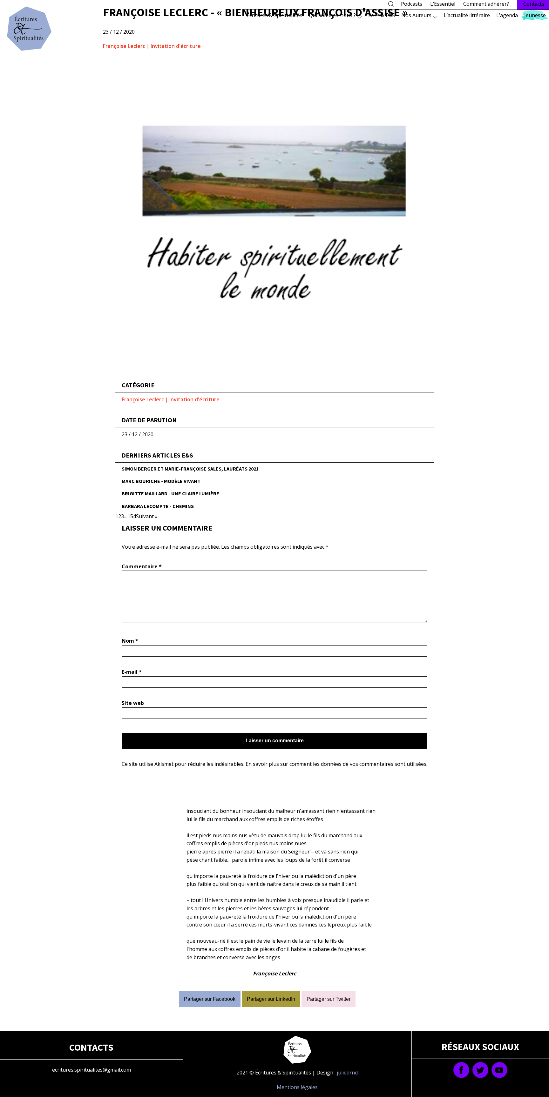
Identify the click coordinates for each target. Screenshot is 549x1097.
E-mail (132, 671)
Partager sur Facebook (209, 999)
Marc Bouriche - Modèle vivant (161, 481)
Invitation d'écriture (176, 46)
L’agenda (507, 15)
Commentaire (142, 566)
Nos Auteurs (416, 15)
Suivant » (147, 516)
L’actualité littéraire (467, 15)
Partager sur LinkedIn (271, 999)
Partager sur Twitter (328, 999)
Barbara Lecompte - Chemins (158, 506)
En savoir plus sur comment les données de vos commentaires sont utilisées (336, 763)
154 (131, 516)
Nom (130, 640)
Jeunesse (535, 15)
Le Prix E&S (381, 15)
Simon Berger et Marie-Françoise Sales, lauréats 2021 (190, 468)
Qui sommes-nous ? (332, 15)
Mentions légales (297, 1087)
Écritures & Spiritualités (274, 15)
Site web (133, 702)
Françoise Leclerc (124, 46)
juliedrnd (347, 1072)
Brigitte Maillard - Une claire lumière (170, 493)
